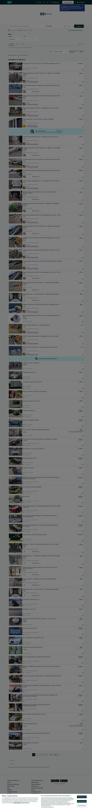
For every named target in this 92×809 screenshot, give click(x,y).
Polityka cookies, (17, 802)
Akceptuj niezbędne (82, 801)
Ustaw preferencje (82, 805)
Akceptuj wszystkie (82, 796)
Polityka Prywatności (25, 802)
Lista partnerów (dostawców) (47, 807)
